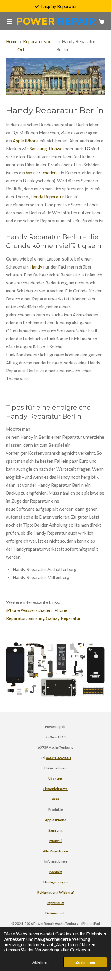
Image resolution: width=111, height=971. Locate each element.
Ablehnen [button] (40, 962)
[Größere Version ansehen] (55, 76)
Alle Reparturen (55, 851)
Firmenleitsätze (55, 789)
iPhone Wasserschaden (29, 610)
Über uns (55, 778)
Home (11, 41)
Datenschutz (55, 913)
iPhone (32, 140)
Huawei (56, 148)
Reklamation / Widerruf (55, 892)
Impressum (55, 903)
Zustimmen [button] (85, 962)
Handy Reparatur (47, 196)
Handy (36, 266)
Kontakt (55, 871)
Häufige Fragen (55, 882)
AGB (55, 799)
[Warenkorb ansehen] (101, 21)
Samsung (38, 148)
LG (87, 148)
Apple (18, 140)
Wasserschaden (41, 172)
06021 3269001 (58, 757)
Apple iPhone (55, 820)
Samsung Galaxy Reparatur (54, 618)
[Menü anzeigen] (9, 21)
